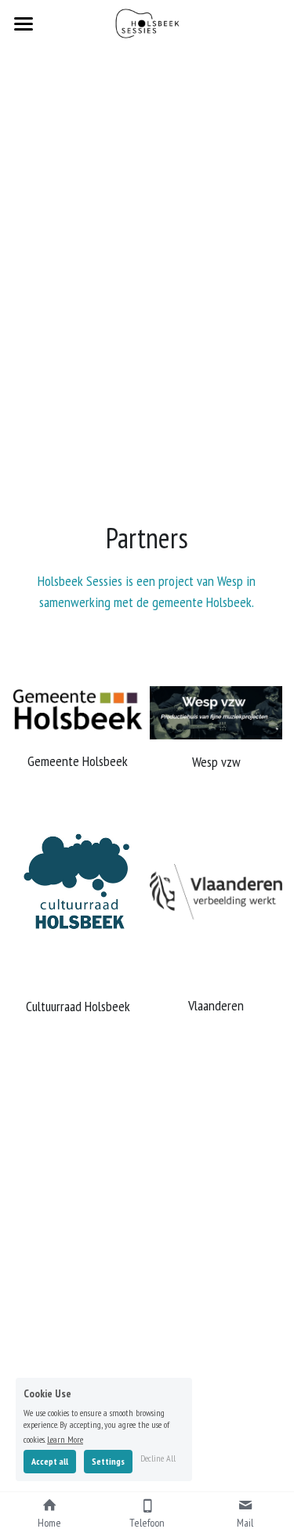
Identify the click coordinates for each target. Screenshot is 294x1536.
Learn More (65, 1438)
